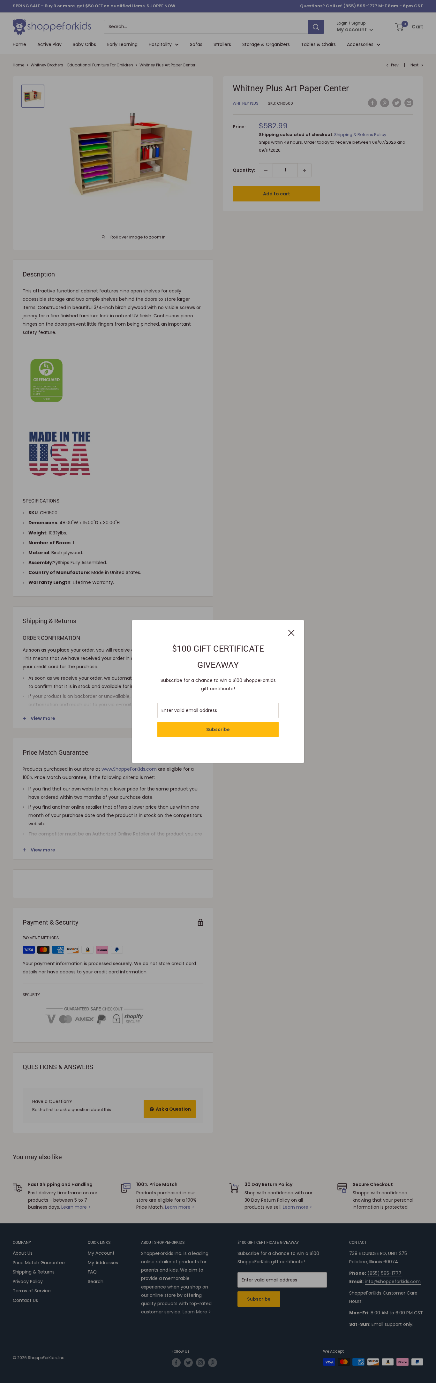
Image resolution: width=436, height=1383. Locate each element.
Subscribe (218, 729)
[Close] (291, 632)
